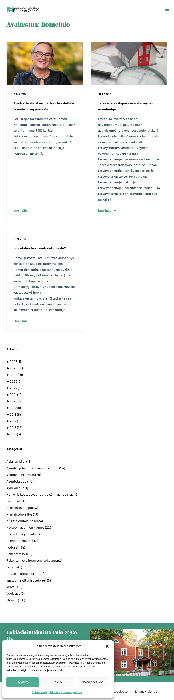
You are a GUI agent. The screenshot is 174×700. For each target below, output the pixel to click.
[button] (107, 646)
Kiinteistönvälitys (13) (22, 514)
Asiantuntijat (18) (18, 461)
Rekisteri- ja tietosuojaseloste (65, 692)
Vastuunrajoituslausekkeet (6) (28, 580)
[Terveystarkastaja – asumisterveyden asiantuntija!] (129, 63)
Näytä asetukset (93, 682)
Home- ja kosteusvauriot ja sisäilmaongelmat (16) (42, 494)
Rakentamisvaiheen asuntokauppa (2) (34, 560)
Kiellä (58, 682)
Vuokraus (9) (15, 593)
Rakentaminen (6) (19, 554)
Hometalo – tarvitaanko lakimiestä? (39, 248)
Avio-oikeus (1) (17, 488)
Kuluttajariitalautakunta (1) (25, 521)
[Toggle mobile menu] (167, 10)
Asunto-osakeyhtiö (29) (23, 475)
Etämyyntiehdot (147, 691)
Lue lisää (20, 210)
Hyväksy (23, 682)
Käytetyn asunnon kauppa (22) (28, 527)
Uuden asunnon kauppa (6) (25, 573)
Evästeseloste (39, 692)
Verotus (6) (14, 587)
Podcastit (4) (15, 547)
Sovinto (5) (14, 567)
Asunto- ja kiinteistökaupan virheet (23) (35, 468)
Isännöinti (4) (15, 501)
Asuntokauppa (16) (19, 481)
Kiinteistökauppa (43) (22, 508)
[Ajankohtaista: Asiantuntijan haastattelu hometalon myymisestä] (45, 63)
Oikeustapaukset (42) (22, 541)
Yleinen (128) (15, 600)
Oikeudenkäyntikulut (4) (23, 534)
